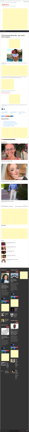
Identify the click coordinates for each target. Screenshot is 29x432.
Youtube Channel (6, 90)
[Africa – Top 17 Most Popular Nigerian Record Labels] (3, 362)
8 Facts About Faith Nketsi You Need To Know (7, 314)
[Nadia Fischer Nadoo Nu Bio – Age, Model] (14, 200)
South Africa (6, 335)
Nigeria (11, 330)
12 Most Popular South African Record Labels (5, 337)
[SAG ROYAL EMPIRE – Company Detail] (12, 308)
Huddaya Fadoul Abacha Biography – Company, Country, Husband (22, 112)
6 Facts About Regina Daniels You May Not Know (7, 320)
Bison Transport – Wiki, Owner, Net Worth (14, 280)
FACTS (2, 283)
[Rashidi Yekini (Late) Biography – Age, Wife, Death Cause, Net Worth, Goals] (13, 359)
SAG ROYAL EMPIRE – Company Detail (16, 309)
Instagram (6, 105)
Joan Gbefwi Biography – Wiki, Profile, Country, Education (15, 315)
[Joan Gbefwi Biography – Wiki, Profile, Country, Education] (12, 313)
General (4, 283)
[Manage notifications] (27, 430)
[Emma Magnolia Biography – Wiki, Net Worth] (14, 180)
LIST (4, 335)
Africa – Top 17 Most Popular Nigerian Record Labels (8, 365)
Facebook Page (8, 91)
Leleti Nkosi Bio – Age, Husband (11, 255)
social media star (12, 139)
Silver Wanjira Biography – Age (11, 242)
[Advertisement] (15, 13)
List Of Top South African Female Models (7, 372)
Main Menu (4, 31)
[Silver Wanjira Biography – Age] (3, 242)
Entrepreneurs (6, 139)
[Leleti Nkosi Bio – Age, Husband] (3, 255)
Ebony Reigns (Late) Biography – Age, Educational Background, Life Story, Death (16, 374)
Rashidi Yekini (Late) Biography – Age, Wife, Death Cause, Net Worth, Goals (16, 363)
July (5, 283)
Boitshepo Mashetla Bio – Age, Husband (12, 259)
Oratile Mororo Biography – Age (11, 246)
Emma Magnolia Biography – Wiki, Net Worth (7, 181)
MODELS (9, 139)
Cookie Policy (14, 2)
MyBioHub (5, 4)
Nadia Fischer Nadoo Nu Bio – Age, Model (7, 201)
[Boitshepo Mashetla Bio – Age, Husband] (3, 259)
